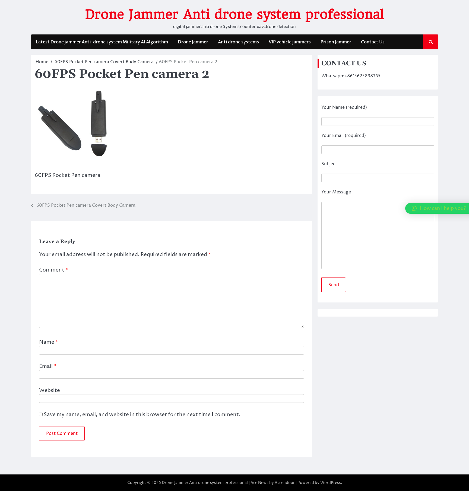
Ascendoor (285, 482)
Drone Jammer (193, 42)
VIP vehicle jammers (290, 42)
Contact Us (373, 42)
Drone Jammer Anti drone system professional (234, 14)
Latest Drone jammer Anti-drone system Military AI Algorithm (102, 42)
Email (47, 366)
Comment (53, 269)
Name (48, 342)
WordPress (330, 482)
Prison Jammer (336, 42)
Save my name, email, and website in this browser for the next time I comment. (142, 414)
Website (49, 390)
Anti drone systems (238, 42)
